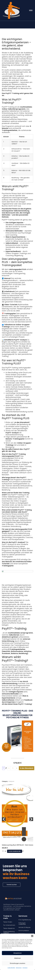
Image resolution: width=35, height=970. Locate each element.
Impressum (24, 967)
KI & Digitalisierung (24, 920)
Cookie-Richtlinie (11, 967)
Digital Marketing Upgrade (9, 932)
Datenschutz (19, 967)
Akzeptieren (17, 953)
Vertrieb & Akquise (24, 927)
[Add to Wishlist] (3, 768)
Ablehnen (17, 958)
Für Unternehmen (9, 925)
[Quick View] (5, 851)
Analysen (11, 781)
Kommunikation (23, 930)
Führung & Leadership (22, 923)
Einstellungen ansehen (17, 963)
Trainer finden (7, 922)
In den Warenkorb (26, 768)
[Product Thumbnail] (27, 724)
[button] (32, 936)
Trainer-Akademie (9, 928)
